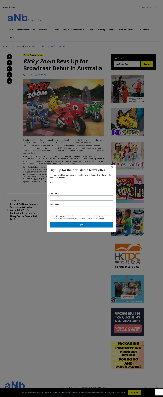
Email (52, 182)
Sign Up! (81, 225)
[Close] (112, 167)
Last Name (54, 204)
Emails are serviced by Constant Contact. (93, 218)
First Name (54, 193)
